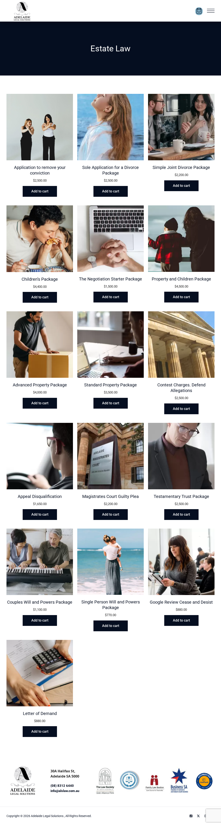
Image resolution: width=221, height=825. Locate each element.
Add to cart (39, 191)
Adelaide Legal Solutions (47, 816)
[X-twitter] (198, 815)
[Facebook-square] (191, 815)
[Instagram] (205, 815)
